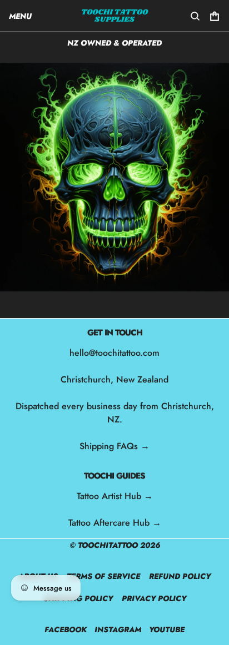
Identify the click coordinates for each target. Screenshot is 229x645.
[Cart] (214, 16)
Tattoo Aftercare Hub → (114, 522)
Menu (20, 16)
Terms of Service (103, 576)
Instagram (117, 629)
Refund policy (180, 576)
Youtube (167, 629)
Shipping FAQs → (114, 446)
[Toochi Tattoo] (115, 16)
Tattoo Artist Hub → (115, 496)
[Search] (195, 16)
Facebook (65, 629)
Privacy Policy (154, 598)
